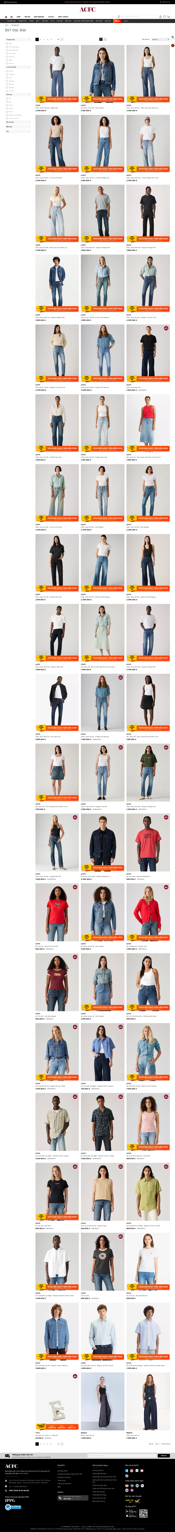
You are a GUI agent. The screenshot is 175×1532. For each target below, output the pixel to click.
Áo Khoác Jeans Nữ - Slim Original (92, 108)
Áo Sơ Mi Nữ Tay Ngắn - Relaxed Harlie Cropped (97, 1086)
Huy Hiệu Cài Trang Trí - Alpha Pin (46, 1435)
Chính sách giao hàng (99, 1485)
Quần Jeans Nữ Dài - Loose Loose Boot (48, 178)
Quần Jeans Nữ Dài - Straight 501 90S (48, 876)
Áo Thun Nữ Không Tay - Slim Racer (138, 1156)
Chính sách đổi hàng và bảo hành (103, 1488)
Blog (59, 1487)
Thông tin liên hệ (97, 1470)
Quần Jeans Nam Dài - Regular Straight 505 (95, 247)
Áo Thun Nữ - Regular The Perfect (46, 946)
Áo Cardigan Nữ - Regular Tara (136, 946)
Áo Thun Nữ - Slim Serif (43, 1226)
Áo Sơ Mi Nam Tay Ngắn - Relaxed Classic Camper (52, 1156)
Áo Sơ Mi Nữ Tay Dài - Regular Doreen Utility (50, 1086)
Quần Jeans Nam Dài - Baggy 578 (46, 108)
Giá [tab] (7, 131)
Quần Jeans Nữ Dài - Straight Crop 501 (94, 806)
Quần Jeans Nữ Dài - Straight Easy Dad (48, 457)
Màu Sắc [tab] (9, 127)
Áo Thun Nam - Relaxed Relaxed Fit (138, 876)
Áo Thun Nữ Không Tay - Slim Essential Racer (141, 1016)
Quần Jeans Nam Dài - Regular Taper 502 (49, 667)
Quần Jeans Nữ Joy (87, 1435)
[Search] (119, 16)
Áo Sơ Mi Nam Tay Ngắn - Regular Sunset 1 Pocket (143, 1226)
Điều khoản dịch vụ (98, 1501)
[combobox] (136, 16)
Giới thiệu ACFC (63, 1471)
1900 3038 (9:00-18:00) (19, 1491)
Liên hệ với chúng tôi (64, 1483)
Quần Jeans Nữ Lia (132, 1435)
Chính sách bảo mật (99, 1498)
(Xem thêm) (24, 1473)
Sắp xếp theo (145, 39)
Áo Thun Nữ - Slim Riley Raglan (45, 1016)
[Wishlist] (164, 17)
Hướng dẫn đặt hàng (99, 1473)
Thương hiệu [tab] (10, 39)
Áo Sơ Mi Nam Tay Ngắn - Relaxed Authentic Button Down (54, 1295)
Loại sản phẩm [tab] (11, 67)
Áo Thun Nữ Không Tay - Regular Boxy (94, 1226)
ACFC (7, 25)
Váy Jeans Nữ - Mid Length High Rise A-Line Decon (143, 457)
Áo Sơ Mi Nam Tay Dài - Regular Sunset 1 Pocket (97, 1365)
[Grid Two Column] (105, 39)
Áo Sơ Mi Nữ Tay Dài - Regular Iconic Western (141, 1086)
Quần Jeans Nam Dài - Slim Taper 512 (47, 736)
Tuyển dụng (61, 1480)
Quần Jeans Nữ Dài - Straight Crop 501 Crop (141, 317)
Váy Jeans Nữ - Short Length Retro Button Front (142, 736)
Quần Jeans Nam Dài (133, 387)
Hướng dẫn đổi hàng (99, 1495)
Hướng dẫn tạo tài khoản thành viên (104, 1477)
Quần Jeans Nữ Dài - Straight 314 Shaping (95, 387)
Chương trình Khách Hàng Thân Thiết (70, 1474)
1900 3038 (71, 1499)
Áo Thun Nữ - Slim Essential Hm (137, 1295)
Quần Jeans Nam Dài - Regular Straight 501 (140, 667)
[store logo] (87, 9)
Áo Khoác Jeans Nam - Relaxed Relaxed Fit (95, 876)
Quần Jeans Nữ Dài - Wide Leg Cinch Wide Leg (142, 108)
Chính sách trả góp (98, 1492)
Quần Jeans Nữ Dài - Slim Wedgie (92, 527)
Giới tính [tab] (9, 94)
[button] (160, 17)
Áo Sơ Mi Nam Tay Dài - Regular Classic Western (51, 1365)
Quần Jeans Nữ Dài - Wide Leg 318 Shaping (95, 597)
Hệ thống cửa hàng (11, 2)
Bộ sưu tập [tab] (10, 122)
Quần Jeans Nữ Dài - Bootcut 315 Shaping (95, 317)
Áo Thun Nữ (85, 1295)
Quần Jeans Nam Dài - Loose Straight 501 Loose (142, 178)
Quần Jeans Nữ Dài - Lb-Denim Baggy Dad (95, 178)
